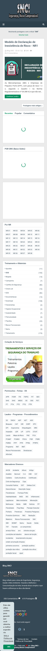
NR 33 (30, 249)
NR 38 (30, 253)
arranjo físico (10, 531)
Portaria (9, 512)
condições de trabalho (14, 534)
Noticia (31, 504)
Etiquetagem (26, 428)
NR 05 (30, 231)
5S (7, 420)
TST (7, 527)
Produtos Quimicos (12, 515)
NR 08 (15, 234)
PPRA (28, 443)
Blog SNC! (10, 51)
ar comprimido (25, 527)
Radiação (31, 515)
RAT (17, 447)
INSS (21, 497)
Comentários (29, 113)
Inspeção (9, 432)
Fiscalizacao (10, 493)
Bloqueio (9, 424)
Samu (24, 329)
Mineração (33, 500)
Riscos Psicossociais (24, 325)
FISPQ (26, 397)
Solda (36, 523)
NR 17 (8, 242)
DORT (28, 424)
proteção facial (11, 553)
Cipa (24, 482)
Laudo (8, 435)
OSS (31, 401)
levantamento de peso (24, 538)
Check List (24, 289)
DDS (24, 293)
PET (37, 401)
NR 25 (8, 246)
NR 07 (8, 234)
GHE (7, 401)
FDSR (14, 397)
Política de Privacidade (24, 641)
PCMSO (16, 439)
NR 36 (15, 253)
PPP (15, 443)
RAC (23, 515)
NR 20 (22, 242)
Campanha (24, 281)
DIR (27, 51)
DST (22, 485)
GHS (13, 401)
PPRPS (35, 443)
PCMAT (8, 439)
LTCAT (35, 432)
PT (7, 404)
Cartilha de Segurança (24, 285)
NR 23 (37, 242)
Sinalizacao (28, 450)
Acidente (16, 470)
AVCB (8, 470)
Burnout (17, 474)
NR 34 (37, 249)
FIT (32, 397)
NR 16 (37, 238)
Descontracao (11, 489)
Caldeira (9, 478)
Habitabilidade (11, 497)
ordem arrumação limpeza (15, 542)
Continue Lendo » (12, 96)
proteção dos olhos (29, 549)
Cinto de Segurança (13, 482)
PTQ (24, 404)
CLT (36, 474)
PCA (34, 435)
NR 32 (22, 249)
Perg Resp (20, 508)
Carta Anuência (20, 478)
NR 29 (37, 246)
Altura (24, 470)
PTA (12, 404)
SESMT (14, 523)
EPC (34, 424)
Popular (18, 113)
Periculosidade (24, 317)
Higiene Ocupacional (24, 309)
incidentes (9, 538)
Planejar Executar (33, 508)
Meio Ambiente (21, 500)
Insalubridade (24, 313)
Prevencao (18, 512)
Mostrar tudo (23, 35)
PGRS (38, 439)
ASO (31, 420)
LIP (22, 432)
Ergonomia (15, 428)
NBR (24, 504)
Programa (9, 447)
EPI (7, 428)
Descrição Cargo (24, 489)
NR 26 (15, 246)
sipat (21, 553)
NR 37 (22, 253)
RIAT (23, 447)
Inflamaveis (35, 497)
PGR (31, 439)
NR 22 (30, 242)
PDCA (24, 439)
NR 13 (15, 238)
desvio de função (31, 534)
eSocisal (9, 454)
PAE (28, 435)
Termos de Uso (22, 639)
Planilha (24, 321)
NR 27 (22, 246)
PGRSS (8, 443)
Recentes (9, 113)
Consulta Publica (12, 485)
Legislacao (9, 500)
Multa (18, 504)
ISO (27, 497)
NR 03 (15, 231)
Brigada (24, 277)
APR (7, 397)
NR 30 (8, 249)
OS (26, 401)
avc (19, 531)
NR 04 (22, 231)
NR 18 (15, 242)
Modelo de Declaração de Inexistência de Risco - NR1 (21, 43)
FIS (20, 397)
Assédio (8, 474)
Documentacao (24, 297)
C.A (24, 474)
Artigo (31, 470)
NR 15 (30, 238)
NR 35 (8, 253)
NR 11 (37, 234)
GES (37, 397)
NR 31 (15, 249)
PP (38, 504)
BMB (24, 273)
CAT (16, 424)
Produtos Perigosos (32, 512)
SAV (34, 519)
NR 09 (22, 234)
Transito (14, 527)
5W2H (13, 420)
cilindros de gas (29, 531)
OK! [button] (8, 647)
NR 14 (22, 238)
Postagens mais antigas (32, 106)
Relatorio (9, 519)
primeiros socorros (12, 546)
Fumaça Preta (23, 493)
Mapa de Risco (18, 435)
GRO (35, 428)
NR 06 (37, 231)
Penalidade (10, 508)
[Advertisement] (21, 200)
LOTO (28, 432)
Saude (29, 523)
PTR (30, 404)
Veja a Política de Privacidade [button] (8, 638)
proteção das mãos (13, 549)
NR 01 (8, 231)
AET (25, 420)
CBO (30, 474)
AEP (19, 420)
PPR (21, 443)
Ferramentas (24, 305)
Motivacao (9, 504)
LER (16, 432)
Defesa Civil (31, 485)
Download (24, 301)
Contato (34, 639)
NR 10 (30, 234)
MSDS (20, 401)
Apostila (24, 269)
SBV (7, 523)
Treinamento (24, 333)
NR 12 (8, 238)
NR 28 (30, 246)
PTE (18, 404)
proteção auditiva (28, 546)
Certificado (32, 478)
